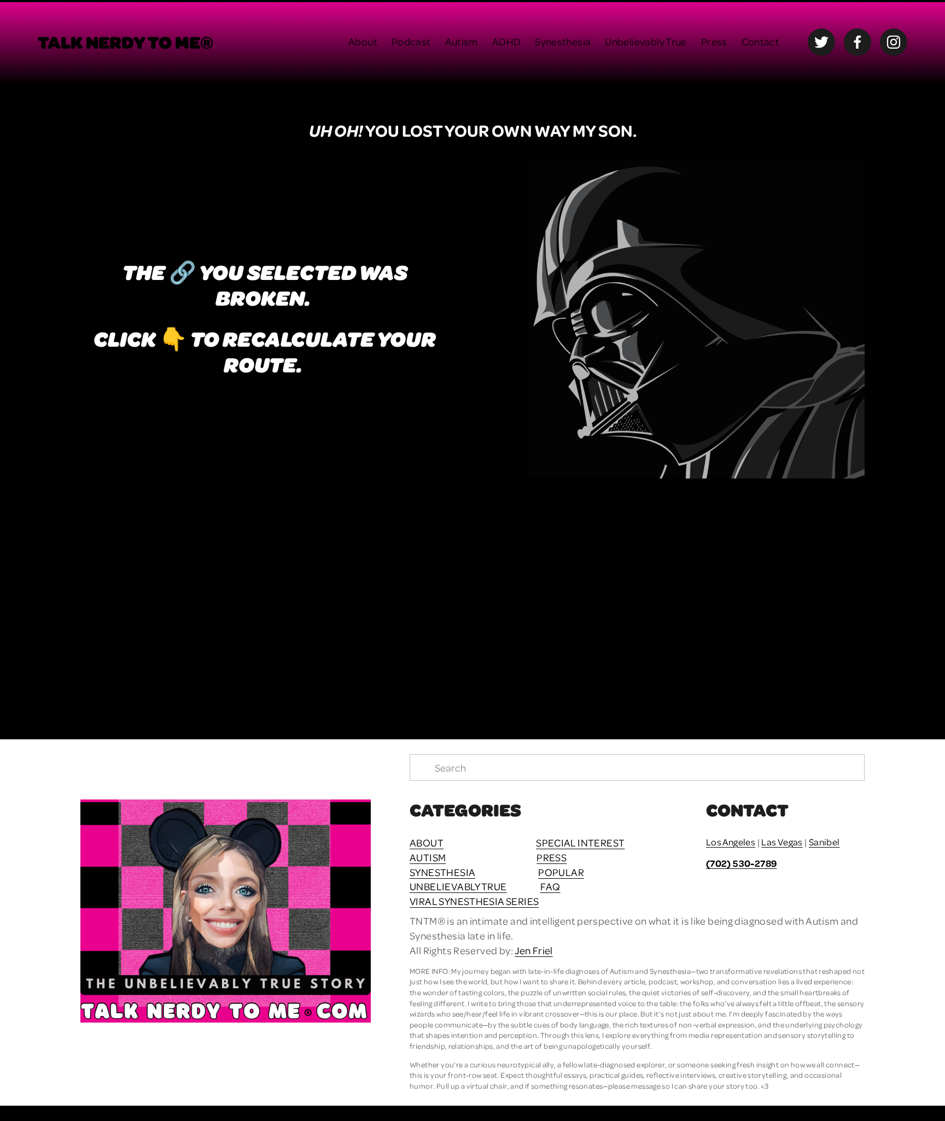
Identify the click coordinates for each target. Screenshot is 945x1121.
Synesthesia (563, 41)
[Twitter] (821, 42)
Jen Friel (533, 950)
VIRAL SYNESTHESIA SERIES (474, 901)
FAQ (550, 886)
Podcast (411, 41)
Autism (461, 41)
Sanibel (824, 842)
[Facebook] (857, 42)
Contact (761, 41)
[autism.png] (178, 595)
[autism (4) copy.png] (570, 595)
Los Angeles (730, 842)
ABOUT (427, 842)
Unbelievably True (646, 41)
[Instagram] (893, 42)
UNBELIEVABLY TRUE (458, 886)
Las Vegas (781, 842)
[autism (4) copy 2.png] (767, 595)
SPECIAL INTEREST (580, 842)
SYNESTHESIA (442, 872)
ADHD (506, 41)
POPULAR (561, 872)
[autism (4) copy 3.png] (375, 595)
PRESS (551, 857)
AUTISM (428, 857)
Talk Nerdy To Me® (125, 42)
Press (714, 41)
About (362, 41)
